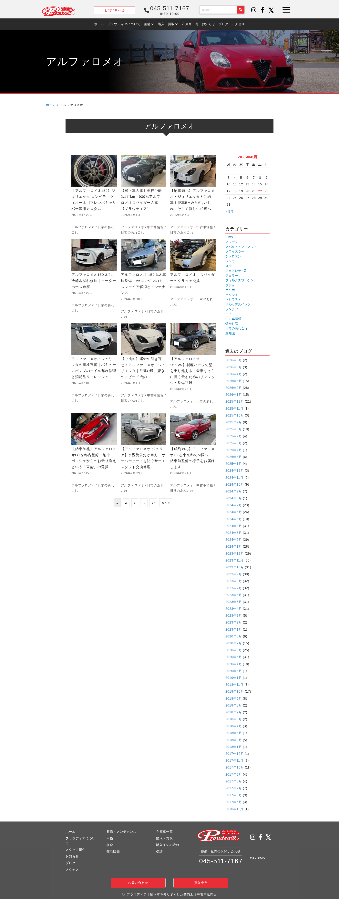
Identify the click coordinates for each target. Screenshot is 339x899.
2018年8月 (233, 705)
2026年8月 (233, 360)
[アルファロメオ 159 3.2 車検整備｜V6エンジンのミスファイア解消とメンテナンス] (143, 279)
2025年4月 (233, 450)
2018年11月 (234, 684)
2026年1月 (233, 394)
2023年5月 (233, 602)
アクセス (72, 869)
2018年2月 (233, 740)
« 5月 (229, 211)
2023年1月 (233, 629)
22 (260, 191)
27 (153, 502)
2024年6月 (233, 512)
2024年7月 (233, 505)
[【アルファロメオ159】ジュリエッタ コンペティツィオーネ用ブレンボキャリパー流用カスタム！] (94, 195)
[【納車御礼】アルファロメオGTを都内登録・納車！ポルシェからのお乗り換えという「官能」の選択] (94, 453)
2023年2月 (233, 622)
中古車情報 (155, 227)
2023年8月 (233, 581)
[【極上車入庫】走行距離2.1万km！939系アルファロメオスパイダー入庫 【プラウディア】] (143, 195)
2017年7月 (233, 788)
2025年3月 (233, 457)
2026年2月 (233, 387)
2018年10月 (234, 691)
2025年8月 (233, 429)
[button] (254, 10)
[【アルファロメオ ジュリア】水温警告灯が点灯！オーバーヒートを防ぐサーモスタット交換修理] (143, 453)
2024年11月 (234, 477)
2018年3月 (233, 733)
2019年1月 (233, 677)
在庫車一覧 (164, 831)
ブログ (71, 863)
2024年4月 (233, 526)
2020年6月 (233, 650)
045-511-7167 (220, 861)
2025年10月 (234, 415)
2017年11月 (234, 760)
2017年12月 (234, 753)
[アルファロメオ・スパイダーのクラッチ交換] (193, 279)
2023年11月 (234, 560)
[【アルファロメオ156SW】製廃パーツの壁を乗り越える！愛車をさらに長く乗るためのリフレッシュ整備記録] (193, 366)
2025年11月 (234, 408)
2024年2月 (233, 539)
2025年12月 (234, 401)
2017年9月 (233, 774)
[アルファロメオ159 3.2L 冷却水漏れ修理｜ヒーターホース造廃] (94, 279)
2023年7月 (233, 588)
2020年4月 (233, 664)
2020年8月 (233, 636)
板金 (110, 845)
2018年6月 (233, 719)
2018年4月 (233, 726)
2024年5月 (233, 519)
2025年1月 (233, 463)
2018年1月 (233, 747)
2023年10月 (234, 567)
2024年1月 (233, 546)
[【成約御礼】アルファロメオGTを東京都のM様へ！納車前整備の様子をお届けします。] (193, 453)
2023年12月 (234, 553)
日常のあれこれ (132, 232)
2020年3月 (233, 671)
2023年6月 (233, 595)
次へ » (165, 502)
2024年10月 (234, 484)
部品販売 (113, 851)
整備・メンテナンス (122, 831)
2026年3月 (233, 381)
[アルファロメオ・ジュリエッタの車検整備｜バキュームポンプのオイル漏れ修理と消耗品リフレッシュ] (94, 366)
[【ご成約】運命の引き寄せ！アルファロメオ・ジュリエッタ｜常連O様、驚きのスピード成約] (143, 366)
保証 (159, 851)
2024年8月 (233, 498)
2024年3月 (233, 532)
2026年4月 (233, 374)
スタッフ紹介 (76, 849)
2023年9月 (233, 574)
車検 (110, 838)
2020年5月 (233, 657)
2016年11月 (234, 809)
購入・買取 (164, 838)
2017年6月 (233, 795)
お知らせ (72, 856)
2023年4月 (233, 608)
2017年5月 (233, 802)
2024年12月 (234, 470)
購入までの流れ (168, 845)
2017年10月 (234, 767)
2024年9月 (233, 491)
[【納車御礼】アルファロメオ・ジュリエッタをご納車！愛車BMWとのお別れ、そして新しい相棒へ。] (193, 195)
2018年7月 (233, 712)
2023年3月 (233, 615)
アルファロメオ (83, 227)
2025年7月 (233, 436)
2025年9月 (233, 422)
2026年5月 (233, 367)
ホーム (51, 105)
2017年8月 (233, 781)
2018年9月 (233, 698)
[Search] (240, 10)
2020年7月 (233, 643)
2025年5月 (233, 443)
